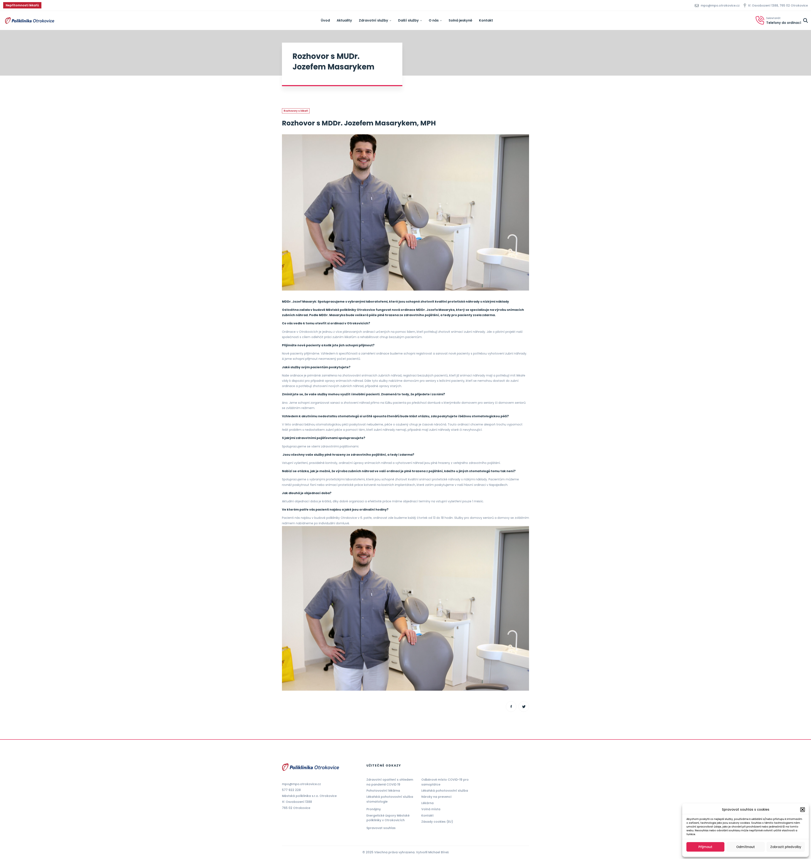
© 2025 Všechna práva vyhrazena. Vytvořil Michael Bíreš (405, 852)
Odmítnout (745, 847)
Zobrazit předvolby (785, 847)
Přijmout (705, 847)
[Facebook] (511, 706)
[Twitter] (523, 706)
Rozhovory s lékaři (296, 111)
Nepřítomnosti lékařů (22, 5)
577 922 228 (291, 790)
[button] (802, 809)
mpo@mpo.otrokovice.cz (301, 784)
